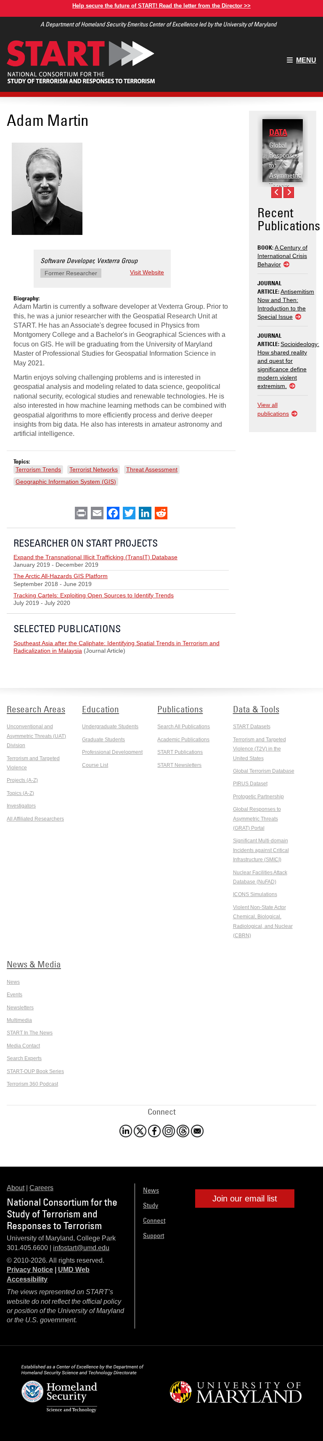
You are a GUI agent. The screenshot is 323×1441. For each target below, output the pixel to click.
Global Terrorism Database (263, 771)
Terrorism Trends (38, 469)
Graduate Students (103, 740)
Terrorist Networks (93, 469)
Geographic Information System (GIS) (66, 481)
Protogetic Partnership (258, 797)
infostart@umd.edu (81, 1247)
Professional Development (112, 752)
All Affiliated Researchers (35, 819)
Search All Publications (183, 727)
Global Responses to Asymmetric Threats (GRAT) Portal (285, 175)
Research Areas (36, 709)
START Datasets (251, 727)
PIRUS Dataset (250, 784)
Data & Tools (256, 709)
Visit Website (147, 272)
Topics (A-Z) (20, 793)
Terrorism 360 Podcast (32, 1084)
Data (278, 132)
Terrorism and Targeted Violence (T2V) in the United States (259, 749)
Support (153, 1235)
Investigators (21, 806)
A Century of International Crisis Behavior (282, 256)
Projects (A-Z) (22, 780)
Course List (95, 765)
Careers (41, 1187)
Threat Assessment (151, 469)
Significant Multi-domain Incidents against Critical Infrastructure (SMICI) (261, 850)
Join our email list (244, 1198)
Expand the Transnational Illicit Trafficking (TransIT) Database (95, 557)
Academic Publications (183, 740)
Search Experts (24, 1058)
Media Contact (23, 1046)
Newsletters (20, 1008)
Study (150, 1205)
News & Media (34, 964)
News (13, 982)
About (15, 1187)
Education (100, 709)
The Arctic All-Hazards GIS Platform (60, 576)
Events (14, 995)
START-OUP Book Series (35, 1071)
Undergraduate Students (110, 727)
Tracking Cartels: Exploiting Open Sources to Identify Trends (93, 595)
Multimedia (19, 1020)
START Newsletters (179, 765)
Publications (180, 709)
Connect (154, 1220)
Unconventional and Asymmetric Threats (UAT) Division (36, 736)
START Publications (180, 752)
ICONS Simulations (255, 894)
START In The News (30, 1033)
